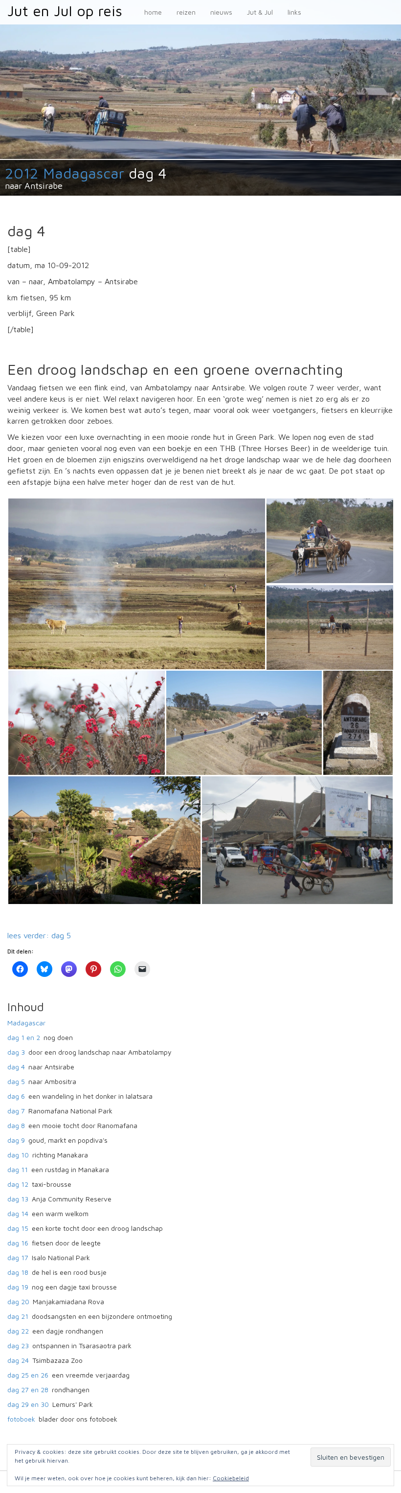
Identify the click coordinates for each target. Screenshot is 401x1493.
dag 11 (17, 1169)
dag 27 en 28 (27, 1389)
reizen (186, 12)
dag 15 (17, 1228)
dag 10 (18, 1155)
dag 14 (17, 1213)
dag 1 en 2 (23, 1037)
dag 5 (16, 1081)
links (294, 12)
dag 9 (16, 1140)
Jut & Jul (260, 12)
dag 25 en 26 (27, 1375)
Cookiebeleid (231, 1478)
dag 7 (16, 1111)
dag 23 (18, 1345)
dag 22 (18, 1331)
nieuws (221, 12)
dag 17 (17, 1257)
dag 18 (17, 1272)
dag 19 (17, 1287)
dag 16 (17, 1243)
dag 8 (16, 1125)
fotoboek (21, 1419)
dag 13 (17, 1199)
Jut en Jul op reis (64, 10)
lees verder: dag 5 (39, 935)
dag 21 (17, 1316)
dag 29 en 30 (28, 1404)
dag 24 (18, 1360)
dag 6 (16, 1096)
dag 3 (16, 1052)
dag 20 (18, 1301)
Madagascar (26, 1022)
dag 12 (17, 1184)
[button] (136, 584)
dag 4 (16, 1067)
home (153, 12)
